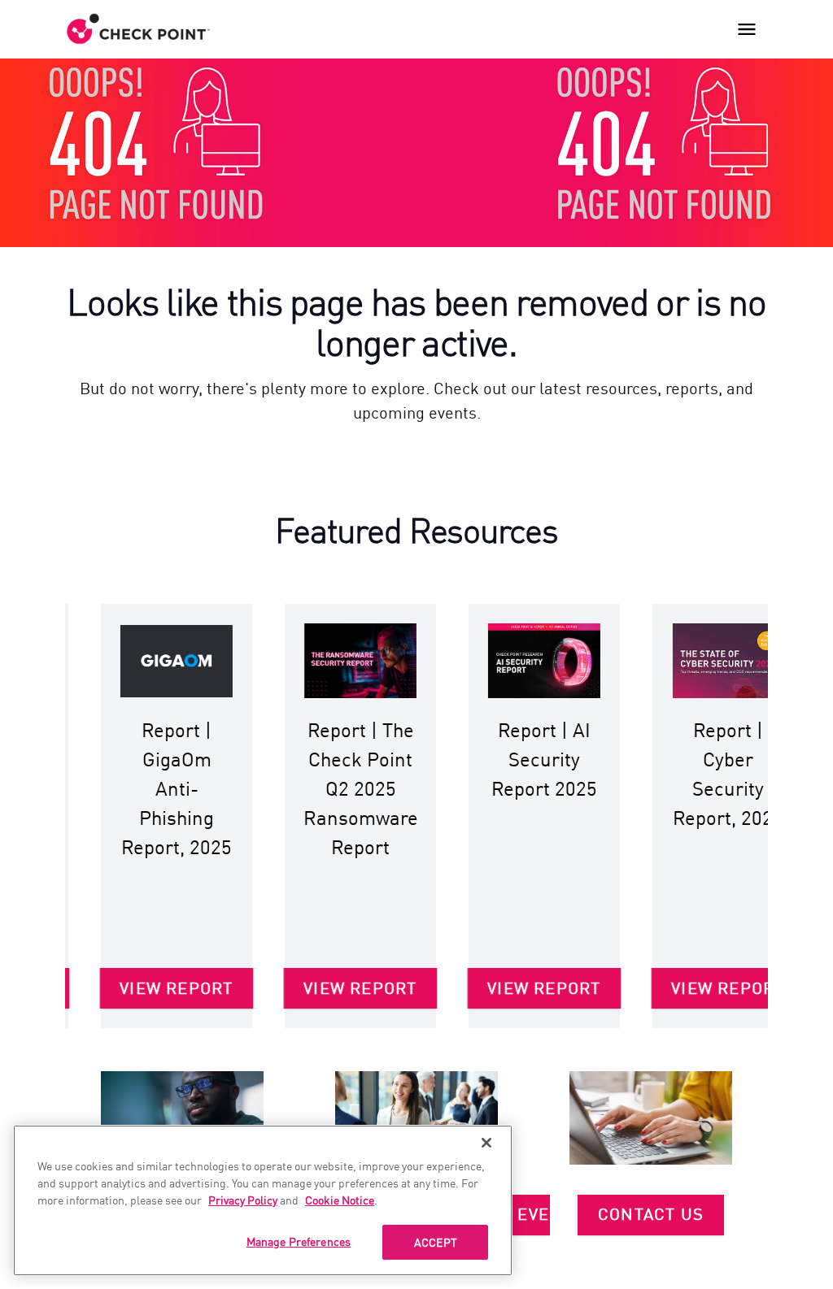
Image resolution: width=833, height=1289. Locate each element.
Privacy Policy (242, 1199)
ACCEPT (435, 1242)
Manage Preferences (298, 1241)
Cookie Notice (339, 1199)
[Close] (486, 1143)
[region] (262, 1200)
